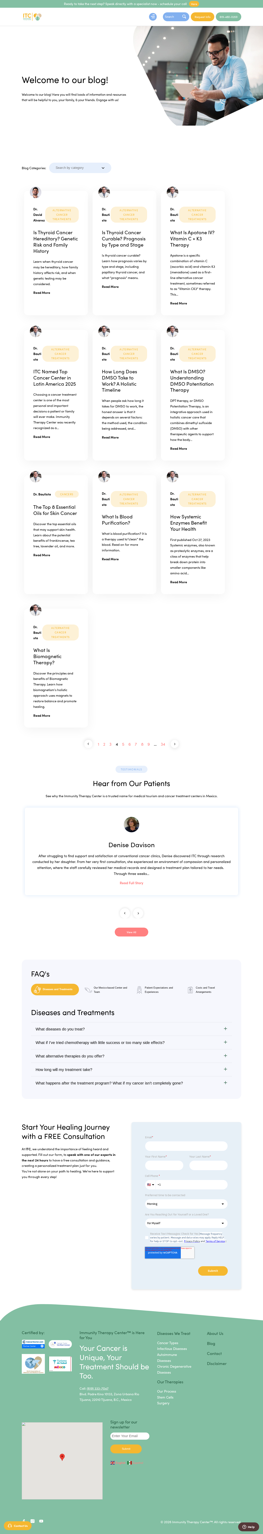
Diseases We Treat (173, 1333)
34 (163, 744)
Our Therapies (170, 1381)
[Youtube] (41, 1522)
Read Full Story (131, 882)
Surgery (163, 1402)
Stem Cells (165, 1397)
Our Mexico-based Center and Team (110, 990)
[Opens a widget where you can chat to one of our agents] (248, 1527)
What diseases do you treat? (60, 1029)
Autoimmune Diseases (167, 1357)
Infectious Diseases (172, 1348)
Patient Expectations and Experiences (159, 990)
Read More (41, 292)
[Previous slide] (125, 913)
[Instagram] (32, 1522)
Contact (214, 1353)
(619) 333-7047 (98, 1388)
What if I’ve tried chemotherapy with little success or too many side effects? (100, 1042)
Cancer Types (167, 1342)
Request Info (202, 17)
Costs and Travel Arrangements (205, 990)
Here (194, 4)
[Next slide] (138, 913)
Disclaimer (217, 1363)
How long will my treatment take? (64, 1069)
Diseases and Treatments (57, 989)
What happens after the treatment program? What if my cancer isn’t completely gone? (109, 1083)
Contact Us (21, 1526)
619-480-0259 (228, 17)
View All (131, 932)
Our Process (166, 1391)
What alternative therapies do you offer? (70, 1056)
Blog (211, 1343)
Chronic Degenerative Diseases (174, 1369)
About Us (215, 1333)
